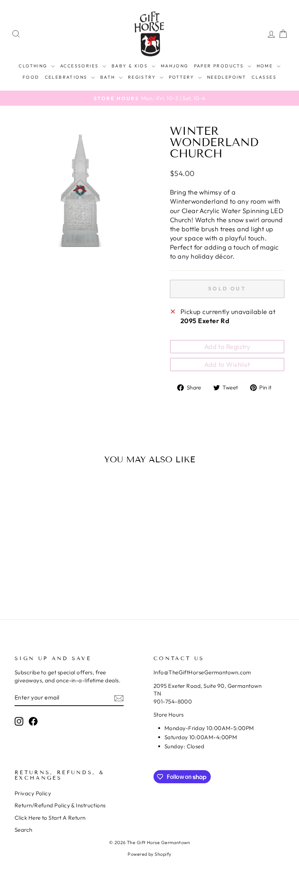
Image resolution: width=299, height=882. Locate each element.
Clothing (34, 65)
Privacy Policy (33, 793)
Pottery (182, 77)
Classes (264, 77)
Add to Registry (227, 346)
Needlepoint (226, 77)
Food (31, 77)
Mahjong (175, 65)
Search (23, 829)
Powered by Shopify (149, 854)
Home (266, 65)
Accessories (80, 65)
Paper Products (220, 65)
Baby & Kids (131, 65)
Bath (108, 77)
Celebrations (67, 77)
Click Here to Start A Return (50, 817)
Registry (143, 77)
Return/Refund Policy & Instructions (60, 805)
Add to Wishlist (227, 364)
